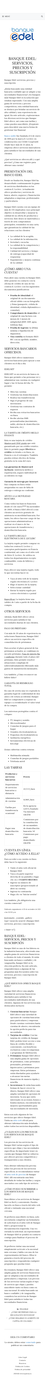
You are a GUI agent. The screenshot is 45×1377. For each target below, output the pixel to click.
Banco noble (10, 136)
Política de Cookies (23, 1366)
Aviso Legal (22, 1357)
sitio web (17, 1120)
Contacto (22, 1360)
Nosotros (22, 1363)
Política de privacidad (22, 1369)
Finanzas (24, 1309)
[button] (42, 16)
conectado (31, 1342)
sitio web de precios (16, 1174)
